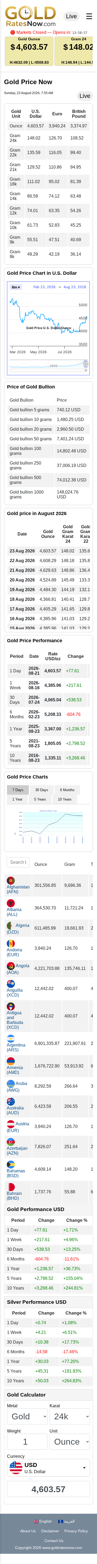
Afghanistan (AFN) (18, 889)
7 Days (17, 790)
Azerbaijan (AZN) (17, 1150)
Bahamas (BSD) (16, 1173)
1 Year (17, 799)
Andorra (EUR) (14, 952)
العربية (69, 1521)
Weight (13, 1431)
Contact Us (53, 1540)
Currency (16, 1456)
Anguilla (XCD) (15, 992)
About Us (28, 1531)
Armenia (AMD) (15, 1070)
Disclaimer (50, 1531)
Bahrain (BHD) (14, 1196)
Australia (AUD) (15, 1110)
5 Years (40, 799)
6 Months (67, 790)
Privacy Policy (76, 1531)
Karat (55, 1406)
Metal (12, 1406)
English (45, 1521)
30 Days (41, 790)
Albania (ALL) (14, 912)
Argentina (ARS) (16, 1047)
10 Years (65, 799)
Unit (53, 1431)
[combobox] (48, 1468)
